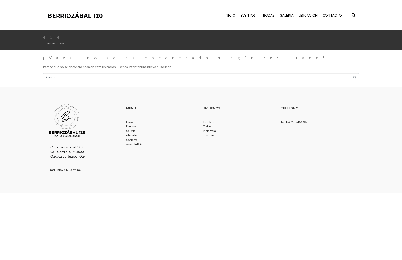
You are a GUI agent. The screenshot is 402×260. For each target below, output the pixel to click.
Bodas (269, 15)
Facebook (209, 122)
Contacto (332, 15)
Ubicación (308, 15)
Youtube (208, 135)
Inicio (229, 15)
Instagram (209, 130)
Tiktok (207, 126)
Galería (287, 15)
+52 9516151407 (296, 122)
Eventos (248, 15)
